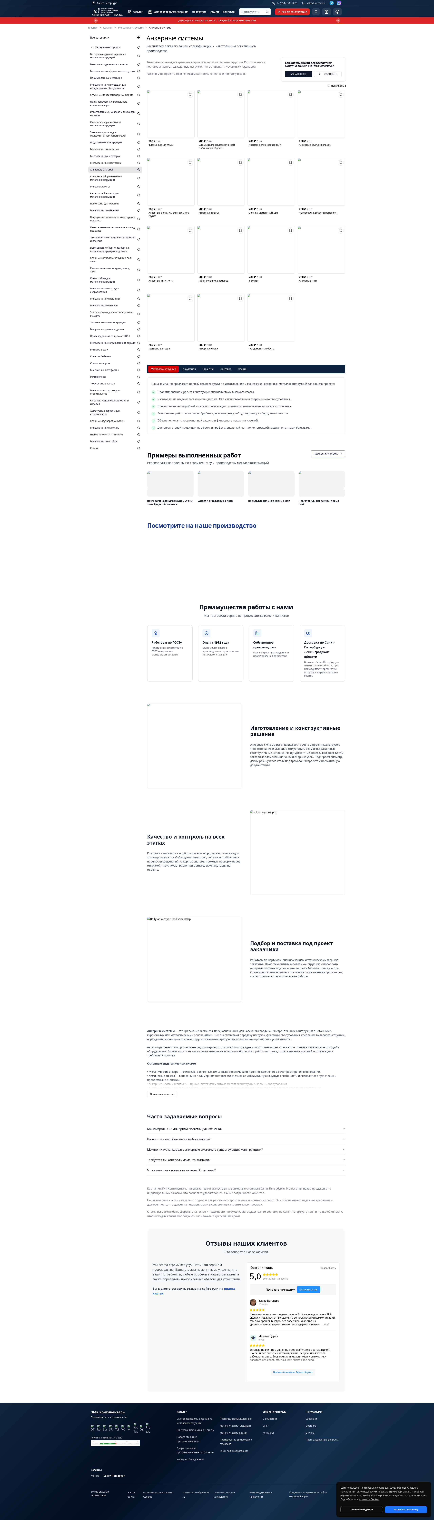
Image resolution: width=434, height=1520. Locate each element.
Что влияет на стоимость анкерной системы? (181, 1170)
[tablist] (246, 369)
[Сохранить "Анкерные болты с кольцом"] (341, 95)
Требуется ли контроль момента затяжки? (178, 1160)
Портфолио (199, 11)
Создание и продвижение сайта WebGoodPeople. (308, 1494)
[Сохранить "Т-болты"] (291, 230)
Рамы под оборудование (234, 1450)
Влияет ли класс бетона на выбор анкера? (178, 1139)
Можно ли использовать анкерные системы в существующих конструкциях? (205, 1149)
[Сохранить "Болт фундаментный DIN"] (291, 162)
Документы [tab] (189, 369)
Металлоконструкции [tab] (163, 369)
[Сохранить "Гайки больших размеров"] (240, 230)
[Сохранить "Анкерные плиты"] (240, 162)
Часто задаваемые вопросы (322, 1439)
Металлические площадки (235, 1425)
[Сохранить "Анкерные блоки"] (240, 298)
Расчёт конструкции (294, 11)
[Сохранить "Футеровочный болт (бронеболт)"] (341, 162)
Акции (215, 11)
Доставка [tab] (225, 369)
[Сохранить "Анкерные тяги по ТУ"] (190, 230)
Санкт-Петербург (114, 1475)
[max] (339, 3)
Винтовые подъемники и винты (195, 1430)
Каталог (138, 11)
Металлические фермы (233, 1432)
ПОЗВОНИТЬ (330, 74)
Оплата (310, 1432)
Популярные (338, 85)
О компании (270, 1418)
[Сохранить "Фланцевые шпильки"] (190, 95)
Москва (95, 1475)
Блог (265, 1425)
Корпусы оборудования (190, 1459)
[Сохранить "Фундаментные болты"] (291, 298)
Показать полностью (162, 1094)
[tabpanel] (246, 405)
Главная (92, 27)
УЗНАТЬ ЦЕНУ (299, 74)
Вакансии (311, 1418)
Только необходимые (361, 1509)
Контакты (229, 11)
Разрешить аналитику (406, 1509)
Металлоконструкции (130, 27)
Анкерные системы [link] (160, 27)
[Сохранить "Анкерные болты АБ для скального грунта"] (190, 162)
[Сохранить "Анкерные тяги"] (341, 230)
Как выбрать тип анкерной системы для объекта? (184, 1129)
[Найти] (267, 11)
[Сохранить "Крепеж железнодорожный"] (291, 95)
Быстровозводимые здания (170, 11)
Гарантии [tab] (208, 369)
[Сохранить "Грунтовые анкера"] (190, 298)
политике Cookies (369, 1499)
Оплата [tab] (242, 369)
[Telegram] (331, 3)
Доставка (311, 1425)
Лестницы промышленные (235, 1418)
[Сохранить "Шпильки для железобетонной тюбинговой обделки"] (240, 95)
